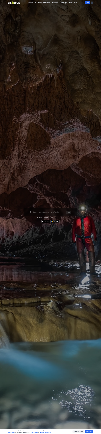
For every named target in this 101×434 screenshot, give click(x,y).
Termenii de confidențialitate (45, 432)
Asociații (63, 2)
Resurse (38, 2)
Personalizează (11, 432)
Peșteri (30, 2)
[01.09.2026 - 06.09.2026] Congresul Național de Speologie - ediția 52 (50, 217)
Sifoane (55, 2)
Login (87, 2)
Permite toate (89, 431)
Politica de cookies (34, 432)
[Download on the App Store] (45, 221)
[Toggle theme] (92, 3)
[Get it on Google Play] (55, 221)
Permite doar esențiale (78, 431)
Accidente (73, 2)
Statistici (46, 2)
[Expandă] (73, 212)
